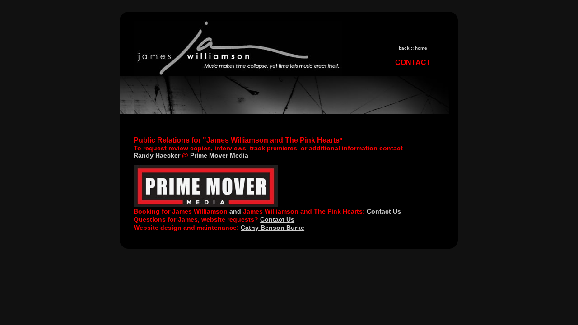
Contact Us (384, 211)
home (421, 48)
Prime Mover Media (219, 155)
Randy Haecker (157, 155)
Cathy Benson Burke (272, 227)
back (404, 48)
